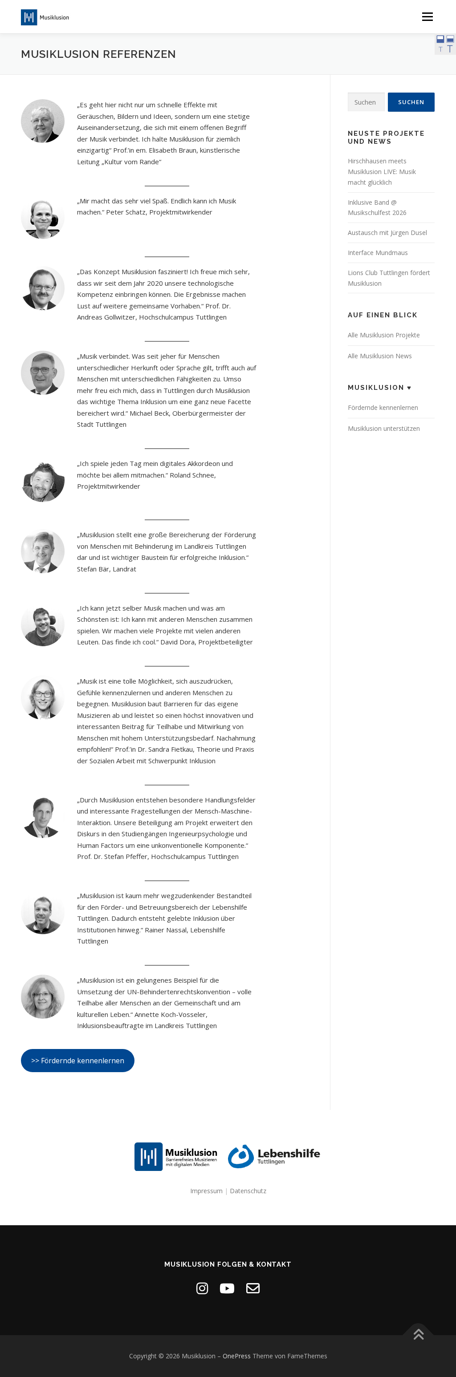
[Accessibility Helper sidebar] (445, 44)
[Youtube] (227, 1288)
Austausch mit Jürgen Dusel (387, 232)
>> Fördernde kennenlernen (77, 1060)
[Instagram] (202, 1288)
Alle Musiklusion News (380, 356)
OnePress (237, 1356)
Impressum (206, 1191)
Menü (427, 16)
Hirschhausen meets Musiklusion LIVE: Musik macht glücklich (382, 171)
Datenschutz (248, 1191)
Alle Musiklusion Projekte (384, 335)
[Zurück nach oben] (418, 1335)
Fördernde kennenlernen (383, 407)
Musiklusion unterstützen (384, 428)
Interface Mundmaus (378, 252)
